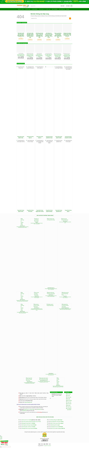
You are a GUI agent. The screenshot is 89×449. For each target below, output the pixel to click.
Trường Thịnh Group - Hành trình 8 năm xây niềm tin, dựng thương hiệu (50, 296)
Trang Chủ (19, 9)
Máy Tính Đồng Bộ (54, 9)
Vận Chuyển (69, 403)
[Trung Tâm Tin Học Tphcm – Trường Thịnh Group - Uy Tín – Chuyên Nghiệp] (23, 6)
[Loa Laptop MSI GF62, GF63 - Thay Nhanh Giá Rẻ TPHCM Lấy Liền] (21, 48)
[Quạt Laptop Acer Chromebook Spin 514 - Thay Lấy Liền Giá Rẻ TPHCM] (39, 48)
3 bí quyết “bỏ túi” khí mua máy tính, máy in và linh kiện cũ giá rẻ (36, 297)
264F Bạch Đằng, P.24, (56, 419)
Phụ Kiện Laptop (47, 9)
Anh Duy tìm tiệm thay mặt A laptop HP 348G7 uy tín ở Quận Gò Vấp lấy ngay (30, 35)
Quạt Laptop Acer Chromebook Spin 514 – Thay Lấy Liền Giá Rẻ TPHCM (39, 55)
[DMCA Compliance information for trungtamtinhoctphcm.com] (44, 440)
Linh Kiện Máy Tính (42, 9)
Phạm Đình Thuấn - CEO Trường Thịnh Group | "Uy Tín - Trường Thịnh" (37, 223)
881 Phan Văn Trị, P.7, (27, 419)
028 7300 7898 (31, 409)
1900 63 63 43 (26, 409)
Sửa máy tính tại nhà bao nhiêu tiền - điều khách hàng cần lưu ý (51, 374)
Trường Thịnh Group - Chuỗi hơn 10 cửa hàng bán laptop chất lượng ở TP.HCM (22, 227)
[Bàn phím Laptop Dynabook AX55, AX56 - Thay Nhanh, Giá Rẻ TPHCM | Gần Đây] (67, 48)
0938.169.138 (39, 409)
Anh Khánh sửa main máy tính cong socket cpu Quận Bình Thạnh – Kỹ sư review (48, 35)
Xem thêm (20, 38)
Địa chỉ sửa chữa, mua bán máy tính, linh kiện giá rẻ (65, 222)
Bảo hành (68, 405)
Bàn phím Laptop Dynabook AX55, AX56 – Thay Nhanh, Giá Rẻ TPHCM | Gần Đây (66, 55)
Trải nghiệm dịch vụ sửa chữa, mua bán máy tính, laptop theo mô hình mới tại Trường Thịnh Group (37, 309)
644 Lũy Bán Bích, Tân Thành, (56, 421)
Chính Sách (69, 397)
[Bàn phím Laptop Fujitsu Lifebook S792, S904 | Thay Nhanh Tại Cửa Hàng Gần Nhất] (58, 48)
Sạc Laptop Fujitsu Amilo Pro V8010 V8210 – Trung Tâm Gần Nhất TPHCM (48, 55)
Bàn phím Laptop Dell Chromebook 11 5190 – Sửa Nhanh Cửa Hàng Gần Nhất (30, 55)
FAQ (64, 3)
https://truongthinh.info (28, 402)
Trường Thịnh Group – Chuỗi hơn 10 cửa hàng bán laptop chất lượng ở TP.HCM (44, 381)
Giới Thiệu (67, 3)
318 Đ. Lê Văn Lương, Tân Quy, (57, 423)
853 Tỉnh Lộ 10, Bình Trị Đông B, (58, 428)
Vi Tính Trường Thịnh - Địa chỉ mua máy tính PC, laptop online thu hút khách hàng (29, 383)
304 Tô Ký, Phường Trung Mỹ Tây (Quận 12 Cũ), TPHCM (31, 421)
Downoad (67, 9)
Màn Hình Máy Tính (62, 9)
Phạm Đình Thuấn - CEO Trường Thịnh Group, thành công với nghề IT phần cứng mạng (22, 301)
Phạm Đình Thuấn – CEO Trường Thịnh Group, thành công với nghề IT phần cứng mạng (65, 309)
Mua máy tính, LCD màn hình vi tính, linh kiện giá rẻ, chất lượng (65, 297)
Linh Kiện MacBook (34, 9)
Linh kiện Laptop (27, 9)
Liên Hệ (71, 3)
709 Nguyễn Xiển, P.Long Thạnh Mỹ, (29, 428)
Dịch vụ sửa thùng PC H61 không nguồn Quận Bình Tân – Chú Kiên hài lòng (57, 35)
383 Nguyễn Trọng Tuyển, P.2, (28, 423)
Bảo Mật (68, 398)
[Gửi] (58, 6)
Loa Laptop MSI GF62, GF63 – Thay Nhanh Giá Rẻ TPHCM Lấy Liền (20, 55)
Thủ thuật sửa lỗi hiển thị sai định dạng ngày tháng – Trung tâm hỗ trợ (20, 35)
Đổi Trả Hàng (69, 400)
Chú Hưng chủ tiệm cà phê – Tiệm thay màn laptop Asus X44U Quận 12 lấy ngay (39, 35)
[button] (62, 6)
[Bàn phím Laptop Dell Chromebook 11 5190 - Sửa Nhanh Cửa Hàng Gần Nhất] (30, 48)
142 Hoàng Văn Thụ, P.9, (56, 426)
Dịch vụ (23, 9)
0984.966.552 (24, 410)
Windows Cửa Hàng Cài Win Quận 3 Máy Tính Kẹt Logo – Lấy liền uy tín (67, 35)
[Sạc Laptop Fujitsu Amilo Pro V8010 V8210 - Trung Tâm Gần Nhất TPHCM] (48, 48)
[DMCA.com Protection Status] (44, 435)
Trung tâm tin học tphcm (47, 445)
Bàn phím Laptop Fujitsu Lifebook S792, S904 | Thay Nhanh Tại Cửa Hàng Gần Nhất (57, 55)
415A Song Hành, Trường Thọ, (28, 426)
